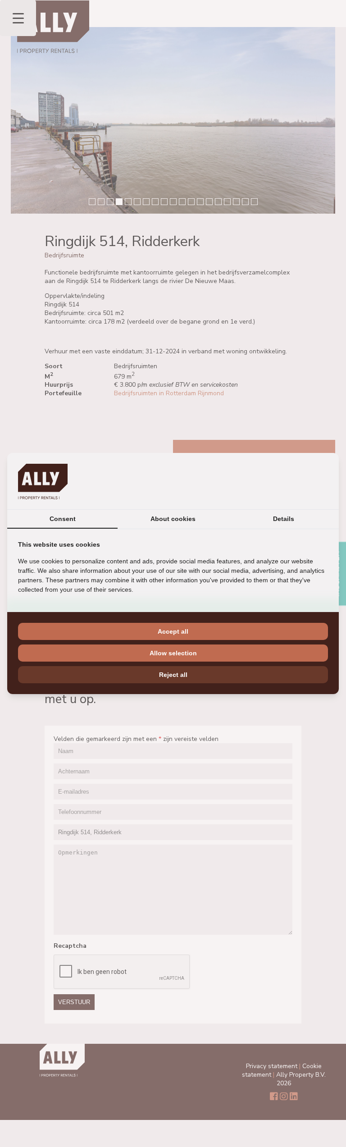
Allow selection (173, 653)
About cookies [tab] (173, 518)
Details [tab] (283, 518)
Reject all (173, 674)
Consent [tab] (63, 518)
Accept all (173, 631)
